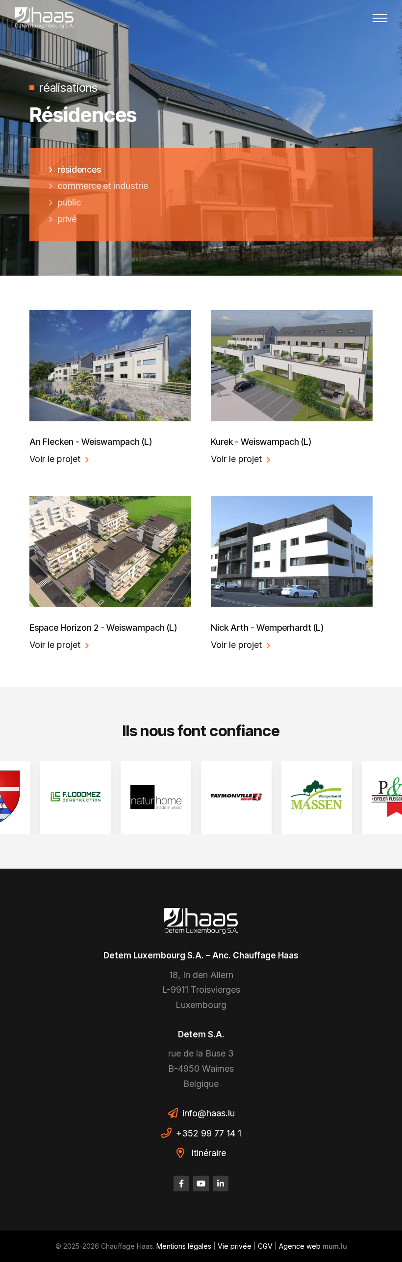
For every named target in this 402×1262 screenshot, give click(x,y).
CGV (265, 1246)
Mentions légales (183, 1246)
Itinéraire (208, 1153)
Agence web (300, 1246)
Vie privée (234, 1246)
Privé (66, 219)
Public (69, 202)
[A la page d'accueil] (44, 18)
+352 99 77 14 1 (208, 1133)
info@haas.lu (208, 1113)
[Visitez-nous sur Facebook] (181, 1183)
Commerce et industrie (102, 185)
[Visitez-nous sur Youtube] (201, 1183)
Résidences (79, 169)
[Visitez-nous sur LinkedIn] (220, 1183)
